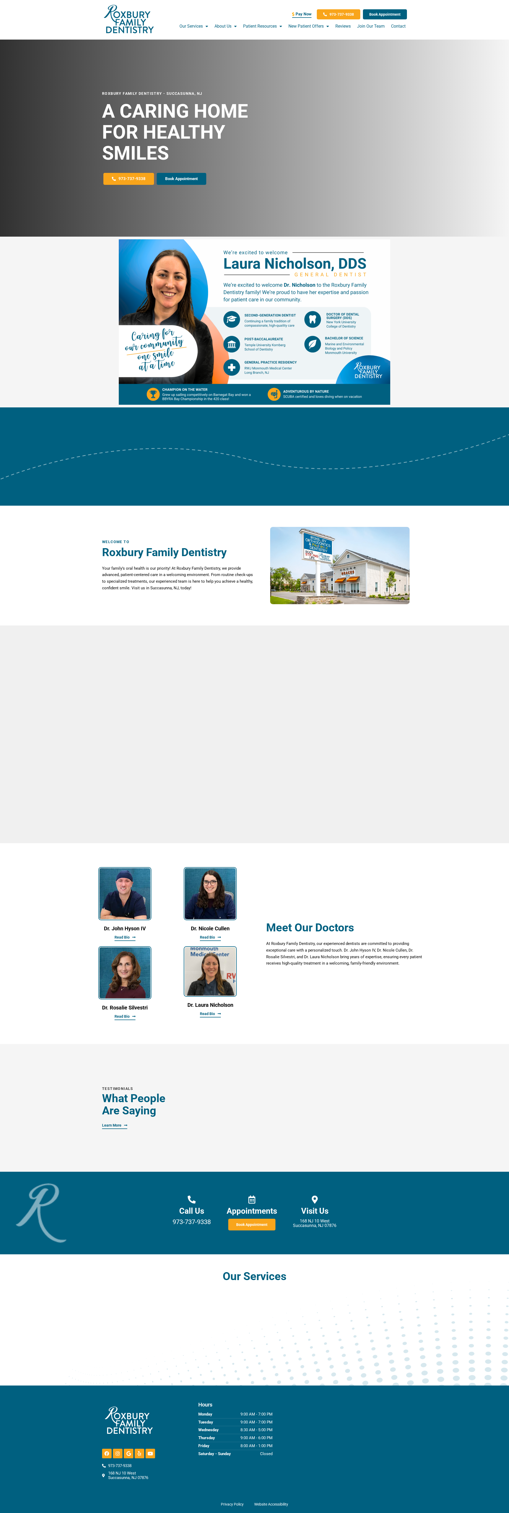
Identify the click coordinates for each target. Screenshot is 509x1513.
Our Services (191, 26)
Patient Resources (260, 26)
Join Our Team (371, 26)
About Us (222, 26)
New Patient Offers (306, 26)
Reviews (343, 26)
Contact (398, 26)
